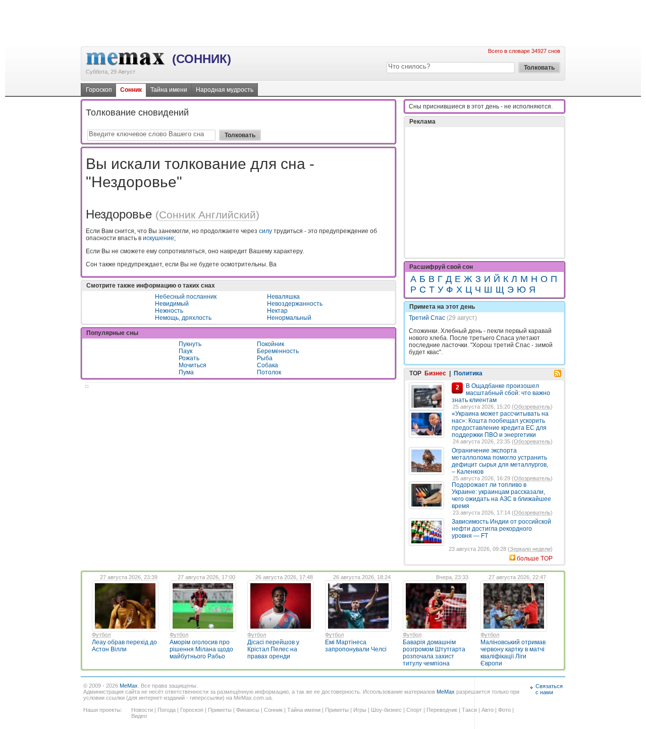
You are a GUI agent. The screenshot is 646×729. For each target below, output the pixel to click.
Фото (504, 710)
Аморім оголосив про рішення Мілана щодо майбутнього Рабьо (201, 649)
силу (265, 231)
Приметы (220, 710)
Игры (359, 710)
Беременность (278, 351)
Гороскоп (99, 89)
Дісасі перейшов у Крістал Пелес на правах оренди (273, 649)
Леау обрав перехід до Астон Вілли (124, 646)
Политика (468, 373)
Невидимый (172, 303)
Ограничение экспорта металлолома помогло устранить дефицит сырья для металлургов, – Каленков (500, 461)
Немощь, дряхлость (183, 317)
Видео (139, 716)
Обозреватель (532, 407)
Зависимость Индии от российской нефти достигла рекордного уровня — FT (501, 528)
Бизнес (435, 373)
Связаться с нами (549, 689)
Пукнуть (190, 344)
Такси (469, 710)
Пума (186, 372)
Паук (185, 351)
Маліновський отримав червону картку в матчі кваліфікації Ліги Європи (513, 653)
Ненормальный (289, 317)
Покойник (270, 344)
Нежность (169, 310)
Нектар (277, 310)
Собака (267, 365)
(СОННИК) (201, 59)
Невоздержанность (294, 303)
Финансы (247, 710)
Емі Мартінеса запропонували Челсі (356, 646)
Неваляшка (283, 296)
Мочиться (192, 365)
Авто (487, 710)
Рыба (265, 358)
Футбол (101, 635)
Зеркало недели (530, 549)
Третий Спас (427, 317)
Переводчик (441, 710)
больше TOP (535, 558)
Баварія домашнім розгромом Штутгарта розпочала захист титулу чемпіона (434, 653)
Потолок (269, 372)
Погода (166, 710)
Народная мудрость (224, 89)
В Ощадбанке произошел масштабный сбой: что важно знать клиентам (501, 393)
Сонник (131, 89)
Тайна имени (168, 89)
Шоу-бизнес (386, 710)
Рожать (189, 358)
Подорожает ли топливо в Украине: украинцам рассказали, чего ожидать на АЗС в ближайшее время (501, 495)
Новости (142, 710)
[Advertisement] (323, 22)
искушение (158, 238)
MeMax (129, 686)
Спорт (414, 710)
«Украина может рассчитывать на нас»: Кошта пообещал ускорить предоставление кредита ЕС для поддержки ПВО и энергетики (500, 424)
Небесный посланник (186, 296)
